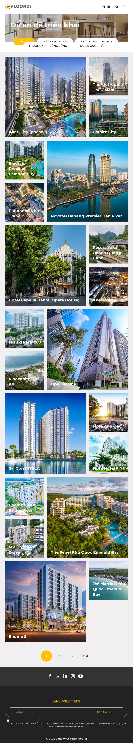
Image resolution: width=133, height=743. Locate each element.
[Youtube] (81, 676)
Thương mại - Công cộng (48, 45)
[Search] (117, 6)
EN (109, 6)
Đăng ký (106, 712)
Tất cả (24, 41)
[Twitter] (59, 676)
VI (103, 6)
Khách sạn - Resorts (96, 41)
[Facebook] (51, 676)
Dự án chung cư (54, 41)
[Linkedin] (66, 676)
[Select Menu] (125, 7)
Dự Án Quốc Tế (91, 45)
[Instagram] (74, 676)
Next (85, 656)
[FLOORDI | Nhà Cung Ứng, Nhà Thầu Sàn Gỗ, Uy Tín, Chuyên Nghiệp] (18, 6)
